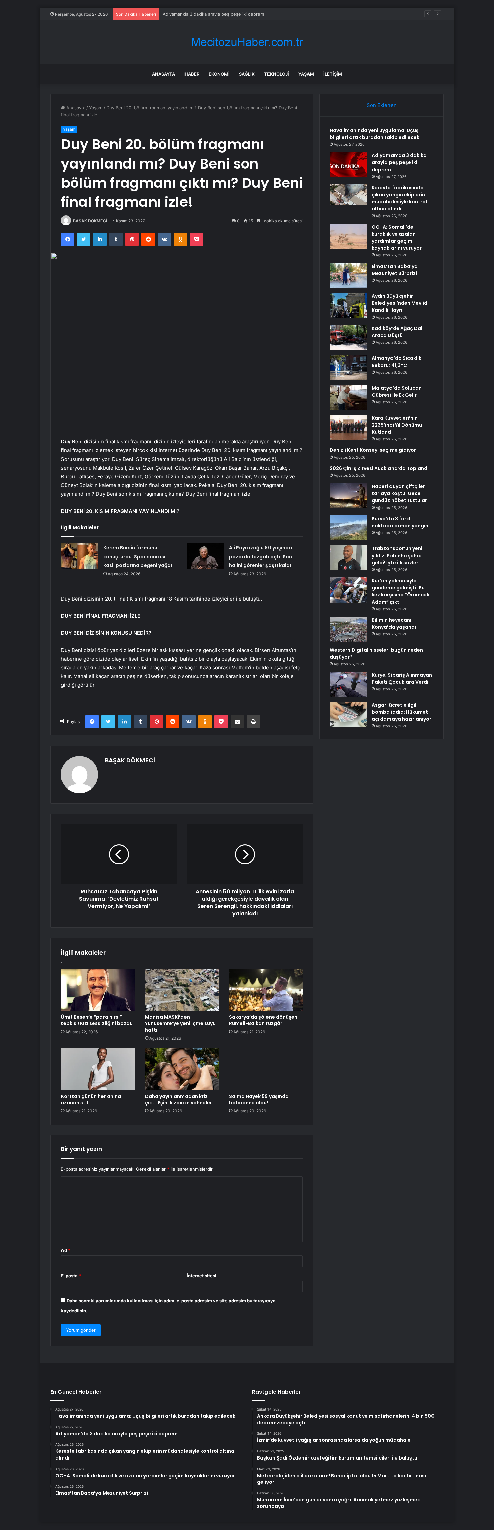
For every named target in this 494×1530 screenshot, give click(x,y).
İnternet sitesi (201, 1275)
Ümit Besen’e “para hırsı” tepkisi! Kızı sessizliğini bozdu (97, 1020)
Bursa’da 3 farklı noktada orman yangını (401, 522)
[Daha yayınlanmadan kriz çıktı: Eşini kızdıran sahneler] (182, 1069)
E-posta (71, 1275)
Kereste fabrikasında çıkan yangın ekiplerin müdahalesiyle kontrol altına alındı (243, 14)
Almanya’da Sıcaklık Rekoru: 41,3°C (396, 362)
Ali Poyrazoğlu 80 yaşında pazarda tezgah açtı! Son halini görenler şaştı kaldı (260, 556)
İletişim (332, 74)
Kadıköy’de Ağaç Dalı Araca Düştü (398, 332)
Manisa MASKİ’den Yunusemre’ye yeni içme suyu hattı (180, 1023)
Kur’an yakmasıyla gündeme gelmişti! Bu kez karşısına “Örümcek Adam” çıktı (400, 591)
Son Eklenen (382, 105)
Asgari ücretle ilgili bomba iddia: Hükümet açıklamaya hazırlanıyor (401, 712)
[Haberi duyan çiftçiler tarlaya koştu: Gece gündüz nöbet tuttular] (348, 495)
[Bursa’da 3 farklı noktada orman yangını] (348, 527)
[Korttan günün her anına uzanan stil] (98, 1069)
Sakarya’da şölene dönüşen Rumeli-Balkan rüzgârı (263, 1020)
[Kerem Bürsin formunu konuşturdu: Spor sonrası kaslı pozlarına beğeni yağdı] (79, 556)
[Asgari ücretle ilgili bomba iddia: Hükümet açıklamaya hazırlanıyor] (348, 714)
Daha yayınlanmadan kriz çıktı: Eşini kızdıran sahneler (178, 1099)
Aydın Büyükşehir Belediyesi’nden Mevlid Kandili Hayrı (399, 303)
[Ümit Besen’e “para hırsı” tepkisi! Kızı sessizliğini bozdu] (98, 990)
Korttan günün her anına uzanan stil (91, 1099)
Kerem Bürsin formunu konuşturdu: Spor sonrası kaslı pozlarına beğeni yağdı (137, 556)
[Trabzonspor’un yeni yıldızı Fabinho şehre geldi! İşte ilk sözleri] (348, 557)
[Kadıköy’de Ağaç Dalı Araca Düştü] (348, 337)
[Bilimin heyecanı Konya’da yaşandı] (348, 629)
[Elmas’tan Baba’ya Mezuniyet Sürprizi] (348, 275)
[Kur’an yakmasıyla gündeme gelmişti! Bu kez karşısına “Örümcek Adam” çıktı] (348, 590)
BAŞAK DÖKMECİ (90, 220)
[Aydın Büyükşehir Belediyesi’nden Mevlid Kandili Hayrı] (348, 305)
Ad (65, 1250)
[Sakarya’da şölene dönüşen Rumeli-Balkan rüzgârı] (266, 990)
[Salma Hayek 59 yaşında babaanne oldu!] (266, 1069)
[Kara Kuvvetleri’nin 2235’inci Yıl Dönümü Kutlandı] (348, 427)
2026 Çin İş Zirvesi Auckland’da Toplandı (379, 468)
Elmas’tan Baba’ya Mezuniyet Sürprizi (395, 270)
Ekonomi (219, 74)
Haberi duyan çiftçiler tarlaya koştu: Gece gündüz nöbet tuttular (399, 493)
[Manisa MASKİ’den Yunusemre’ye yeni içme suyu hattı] (182, 990)
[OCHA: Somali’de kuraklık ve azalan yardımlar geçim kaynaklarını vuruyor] (348, 236)
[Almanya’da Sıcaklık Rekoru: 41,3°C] (348, 367)
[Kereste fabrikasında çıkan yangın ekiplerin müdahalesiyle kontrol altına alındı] (348, 194)
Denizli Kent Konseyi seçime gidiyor (373, 450)
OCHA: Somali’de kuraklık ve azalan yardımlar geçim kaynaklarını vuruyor (397, 237)
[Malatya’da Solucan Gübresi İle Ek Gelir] (348, 397)
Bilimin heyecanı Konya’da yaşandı (394, 623)
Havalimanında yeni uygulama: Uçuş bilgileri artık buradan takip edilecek (374, 134)
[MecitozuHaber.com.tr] (247, 42)
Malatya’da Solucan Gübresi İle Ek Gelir (397, 391)
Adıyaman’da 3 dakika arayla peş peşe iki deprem (399, 162)
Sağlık (247, 74)
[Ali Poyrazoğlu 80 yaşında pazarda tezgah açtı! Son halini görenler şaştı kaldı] (205, 556)
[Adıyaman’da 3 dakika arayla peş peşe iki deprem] (348, 164)
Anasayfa (163, 74)
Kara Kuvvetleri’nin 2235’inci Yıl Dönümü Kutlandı (397, 425)
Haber (191, 74)
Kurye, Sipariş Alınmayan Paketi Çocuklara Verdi (402, 678)
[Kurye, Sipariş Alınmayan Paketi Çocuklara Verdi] (348, 684)
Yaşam (306, 74)
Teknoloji (276, 74)
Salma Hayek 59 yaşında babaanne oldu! (259, 1099)
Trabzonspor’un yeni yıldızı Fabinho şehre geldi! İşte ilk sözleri (397, 555)
